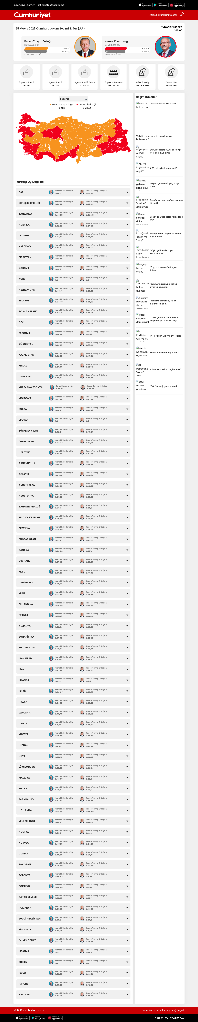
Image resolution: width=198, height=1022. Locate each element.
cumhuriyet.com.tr (24, 5)
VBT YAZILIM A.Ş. (174, 1018)
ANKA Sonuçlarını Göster (163, 15)
